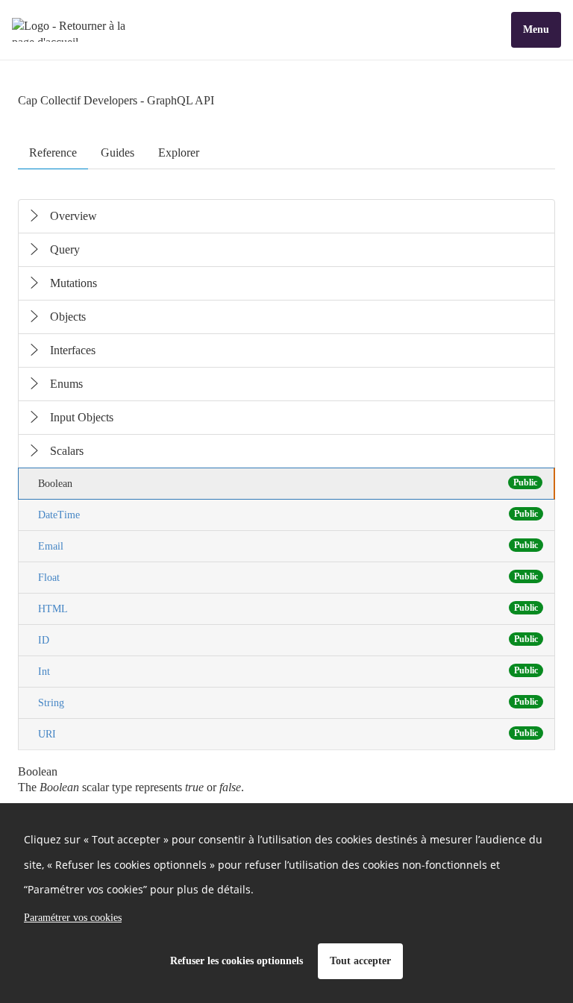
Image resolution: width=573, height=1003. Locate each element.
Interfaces (73, 350)
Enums (66, 383)
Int (288, 671)
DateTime (288, 515)
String (288, 702)
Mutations (73, 283)
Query (65, 249)
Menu (536, 29)
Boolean (287, 483)
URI (288, 734)
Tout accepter (360, 960)
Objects (68, 316)
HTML (288, 608)
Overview (73, 216)
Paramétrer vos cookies (73, 917)
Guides (117, 152)
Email (288, 546)
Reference (53, 152)
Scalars (67, 450)
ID (288, 640)
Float (288, 577)
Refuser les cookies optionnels (236, 960)
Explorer (178, 152)
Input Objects (81, 417)
